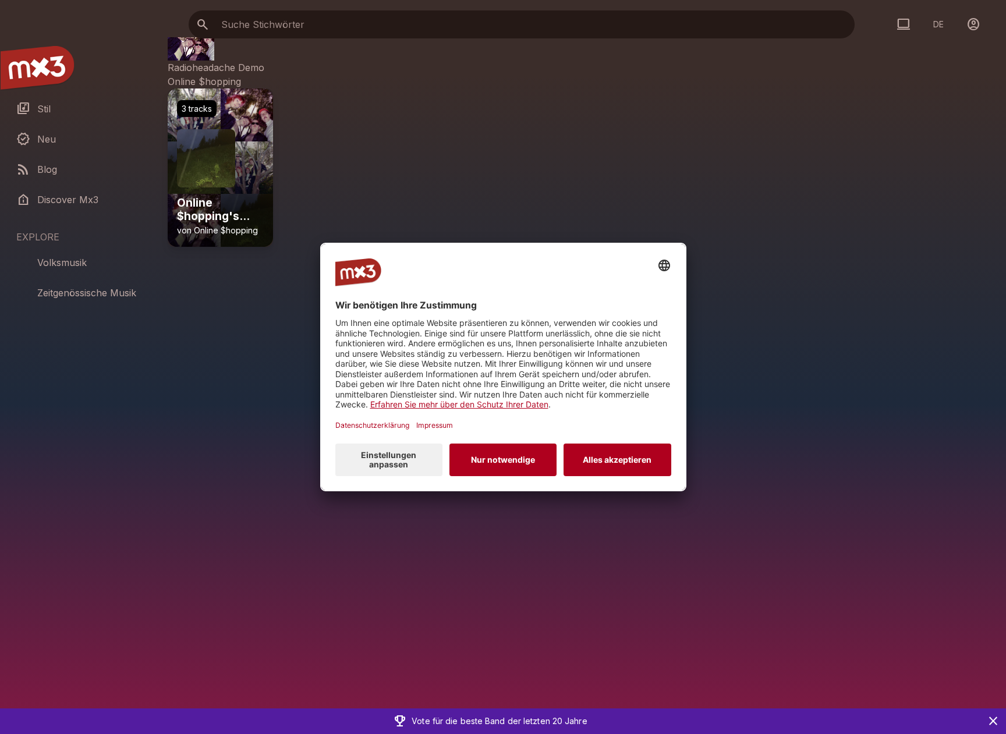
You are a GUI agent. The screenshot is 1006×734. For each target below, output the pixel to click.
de (938, 24)
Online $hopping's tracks (208, 210)
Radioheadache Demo (216, 67)
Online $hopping (204, 81)
